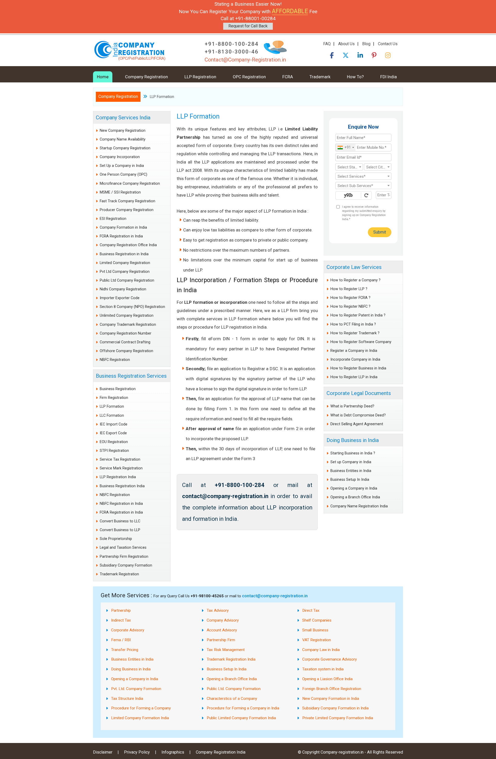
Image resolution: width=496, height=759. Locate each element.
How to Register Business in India (358, 368)
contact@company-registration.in (275, 595)
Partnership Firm (221, 640)
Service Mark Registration (121, 468)
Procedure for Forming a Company (141, 708)
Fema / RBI (121, 640)
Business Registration (118, 389)
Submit (379, 232)
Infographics (172, 752)
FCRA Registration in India (121, 236)
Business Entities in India (350, 471)
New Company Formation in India (330, 698)
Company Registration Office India (128, 245)
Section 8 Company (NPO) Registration (132, 307)
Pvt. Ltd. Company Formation (136, 688)
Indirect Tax (121, 620)
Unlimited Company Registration (126, 315)
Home (103, 76)
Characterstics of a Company (232, 698)
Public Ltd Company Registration (127, 280)
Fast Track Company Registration (127, 201)
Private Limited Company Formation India (337, 718)
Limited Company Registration (125, 263)
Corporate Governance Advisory (329, 659)
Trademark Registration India (231, 659)
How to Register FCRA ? (350, 298)
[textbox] (349, 167)
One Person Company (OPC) (123, 174)
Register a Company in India (353, 350)
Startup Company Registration (125, 148)
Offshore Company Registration (126, 351)
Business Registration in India (124, 254)
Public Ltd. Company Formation (234, 688)
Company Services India (123, 117)
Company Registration (146, 76)
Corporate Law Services (354, 267)
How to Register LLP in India (353, 377)
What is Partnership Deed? (352, 406)
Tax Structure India (127, 698)
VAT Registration (316, 640)
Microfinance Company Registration (130, 183)
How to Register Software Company (360, 342)
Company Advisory (223, 620)
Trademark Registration (119, 574)
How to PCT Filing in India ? (353, 324)
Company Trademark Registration (128, 324)
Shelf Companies (316, 620)
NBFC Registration (115, 360)
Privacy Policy (137, 752)
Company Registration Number (125, 333)
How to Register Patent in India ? (357, 315)
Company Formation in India (123, 227)
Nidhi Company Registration (123, 289)
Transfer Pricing (124, 649)
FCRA (287, 76)
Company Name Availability (122, 139)
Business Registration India (122, 486)
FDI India (388, 76)
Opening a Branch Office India (355, 497)
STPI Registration (114, 450)
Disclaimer (102, 752)
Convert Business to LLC (120, 521)
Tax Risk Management (226, 649)
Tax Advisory (218, 610)
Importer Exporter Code (120, 298)
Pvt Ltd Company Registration (125, 271)
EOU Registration (114, 442)
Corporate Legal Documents (359, 393)
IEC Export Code (113, 433)
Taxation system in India (323, 669)
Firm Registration (114, 398)
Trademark (319, 76)
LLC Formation (112, 415)
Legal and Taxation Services (123, 547)
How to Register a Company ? (355, 280)
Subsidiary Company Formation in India (335, 708)
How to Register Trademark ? (354, 333)
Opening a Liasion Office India (327, 679)
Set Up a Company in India (122, 166)
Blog (366, 43)
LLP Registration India (118, 477)
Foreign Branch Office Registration (331, 688)
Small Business (315, 630)
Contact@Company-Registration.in (245, 60)
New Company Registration (122, 130)
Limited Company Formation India (140, 718)
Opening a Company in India (353, 488)
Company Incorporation (120, 157)
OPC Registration (249, 76)
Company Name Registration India (359, 506)
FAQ (327, 43)
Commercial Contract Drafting (125, 342)
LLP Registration (200, 76)
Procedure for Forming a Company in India (243, 708)
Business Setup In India (349, 479)
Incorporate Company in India (355, 359)
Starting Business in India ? (352, 453)
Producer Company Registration (126, 210)
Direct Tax (311, 610)
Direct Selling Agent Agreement (356, 424)
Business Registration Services (131, 376)
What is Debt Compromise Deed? (358, 415)
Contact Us (388, 43)
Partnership (121, 610)
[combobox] (345, 147)
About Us (346, 43)
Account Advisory (222, 630)
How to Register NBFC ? (350, 306)
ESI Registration (113, 218)
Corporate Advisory (127, 630)
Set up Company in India (350, 462)
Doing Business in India (353, 440)
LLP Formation (112, 406)
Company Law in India (321, 649)
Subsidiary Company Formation (126, 565)
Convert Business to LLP (120, 530)
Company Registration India (220, 752)
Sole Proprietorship (116, 539)
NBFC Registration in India (121, 503)
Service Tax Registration (120, 459)
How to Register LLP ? (348, 289)
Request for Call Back (248, 26)
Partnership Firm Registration (124, 556)
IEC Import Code (113, 424)
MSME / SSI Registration (120, 192)
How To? (355, 76)
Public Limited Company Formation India (241, 718)
